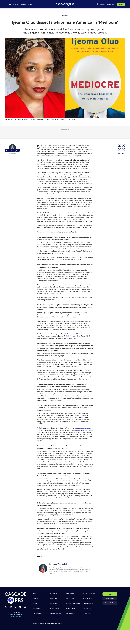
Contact (35, 598)
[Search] (97, 4)
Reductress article (72, 336)
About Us (35, 593)
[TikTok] (15, 607)
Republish (121, 154)
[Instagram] (6, 607)
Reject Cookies (110, 603)
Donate (121, 4)
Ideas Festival (70, 593)
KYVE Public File (87, 598)
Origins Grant (70, 598)
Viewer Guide (53, 598)
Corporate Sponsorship (73, 603)
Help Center (36, 608)
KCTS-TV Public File (89, 593)
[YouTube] (11, 607)
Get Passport (53, 603)
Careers (35, 603)
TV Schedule (53, 593)
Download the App (55, 613)
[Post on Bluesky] (123, 145)
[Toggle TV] (36, 11)
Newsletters (110, 598)
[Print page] (123, 149)
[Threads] (25, 607)
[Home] (16, 598)
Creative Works (70, 608)
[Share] (119, 145)
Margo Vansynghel (59, 564)
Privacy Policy (87, 613)
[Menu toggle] (6, 4)
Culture (65, 15)
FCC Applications (88, 603)
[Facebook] (20, 607)
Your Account (37, 613)
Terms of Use (87, 608)
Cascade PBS (40, 623)
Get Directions (16, 616)
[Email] (119, 149)
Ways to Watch (54, 608)
